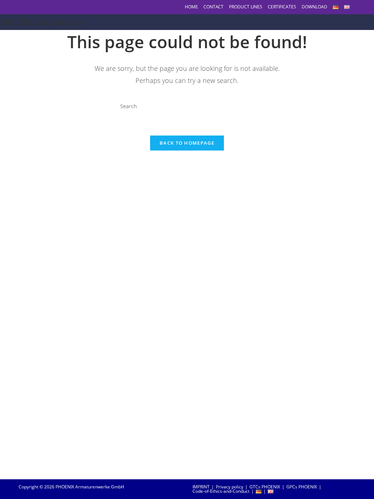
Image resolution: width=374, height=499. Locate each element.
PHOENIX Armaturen (42, 22)
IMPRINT (201, 487)
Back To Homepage (187, 143)
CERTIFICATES (282, 7)
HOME (191, 7)
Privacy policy (229, 487)
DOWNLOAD (314, 7)
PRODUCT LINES (245, 7)
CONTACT (213, 7)
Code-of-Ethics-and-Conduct (220, 491)
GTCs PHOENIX (264, 487)
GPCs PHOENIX (301, 487)
